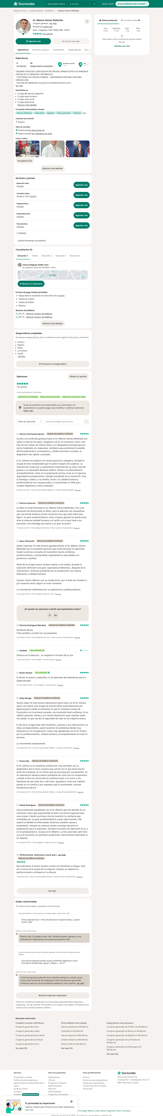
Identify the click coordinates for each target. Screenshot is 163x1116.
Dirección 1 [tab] (23, 255)
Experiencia (23, 49)
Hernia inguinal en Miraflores (74, 1035)
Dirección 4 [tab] (75, 255)
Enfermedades (55, 1091)
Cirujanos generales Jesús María (30, 1035)
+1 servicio (21, 233)
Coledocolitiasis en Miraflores (74, 1039)
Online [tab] (35, 255)
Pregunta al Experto (57, 1083)
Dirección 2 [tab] (47, 255)
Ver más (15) (67, 1048)
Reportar (78, 490)
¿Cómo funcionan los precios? (32, 240)
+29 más (21, 356)
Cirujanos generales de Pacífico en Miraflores (127, 1026)
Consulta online (129, 21)
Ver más (60, 892)
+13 (84, 113)
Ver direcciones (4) (36, 130)
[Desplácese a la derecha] (90, 50)
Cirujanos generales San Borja (29, 1039)
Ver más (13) (21, 1048)
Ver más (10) (112, 1054)
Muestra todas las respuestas (53, 995)
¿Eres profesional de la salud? (131, 4)
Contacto (18, 1091)
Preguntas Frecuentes (58, 1094)
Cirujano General (36, 11)
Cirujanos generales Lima (27, 1026)
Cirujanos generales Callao (28, 1031)
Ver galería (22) (25, 160)
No (55, 615)
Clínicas (51, 1080)
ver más (19, 85)
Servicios (52, 1088)
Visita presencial (108, 21)
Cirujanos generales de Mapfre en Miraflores (127, 1035)
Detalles (20, 186)
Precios (86, 1077)
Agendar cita (82, 185)
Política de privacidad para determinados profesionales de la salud (29, 1083)
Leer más (29, 1109)
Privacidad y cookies (23, 1077)
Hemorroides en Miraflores (73, 1044)
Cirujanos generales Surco (27, 1044)
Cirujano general (40, 23)
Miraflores (46, 267)
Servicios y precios (40, 49)
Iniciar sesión (108, 4)
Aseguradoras (74, 49)
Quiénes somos (21, 1088)
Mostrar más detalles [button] (27, 105)
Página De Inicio (20, 11)
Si (50, 615)
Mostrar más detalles (54, 169)
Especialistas (54, 1077)
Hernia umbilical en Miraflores (74, 1026)
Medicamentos (55, 1086)
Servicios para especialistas (95, 1080)
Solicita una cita (122, 46)
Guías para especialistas (94, 1083)
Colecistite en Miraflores (72, 1031)
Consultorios (58, 49)
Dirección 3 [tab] (61, 255)
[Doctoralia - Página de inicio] (29, 3)
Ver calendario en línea (41, 133)
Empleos (26, 1094)
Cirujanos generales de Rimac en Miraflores (126, 1031)
